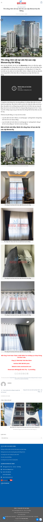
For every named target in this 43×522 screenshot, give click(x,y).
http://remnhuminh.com (8, 477)
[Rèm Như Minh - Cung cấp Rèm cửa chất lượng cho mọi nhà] (21, 2)
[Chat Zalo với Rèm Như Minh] (40, 519)
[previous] (4, 417)
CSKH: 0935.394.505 (7, 474)
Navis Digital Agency (24, 520)
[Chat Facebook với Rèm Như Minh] (37, 519)
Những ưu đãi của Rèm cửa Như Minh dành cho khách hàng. (13, 449)
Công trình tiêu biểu (13, 377)
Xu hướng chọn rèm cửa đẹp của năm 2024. (10, 454)
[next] (39, 417)
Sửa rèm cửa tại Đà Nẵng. (6, 457)
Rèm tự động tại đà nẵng (33, 377)
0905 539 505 (22, 514)
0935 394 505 (26, 512)
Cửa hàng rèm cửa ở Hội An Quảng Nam (9, 459)
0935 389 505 (19, 512)
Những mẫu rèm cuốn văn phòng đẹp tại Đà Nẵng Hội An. (13, 452)
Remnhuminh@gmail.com (8, 469)
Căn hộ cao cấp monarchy (24, 377)
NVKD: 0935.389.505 (7, 472)
